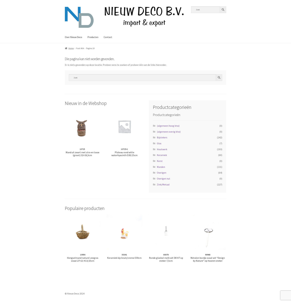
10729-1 (124, 152)
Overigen (161, 172)
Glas (159, 143)
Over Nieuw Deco (73, 37)
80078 (166, 257)
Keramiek (162, 155)
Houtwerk (162, 149)
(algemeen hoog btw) (168, 125)
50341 (124, 256)
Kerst (160, 160)
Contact (108, 37)
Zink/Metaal (163, 184)
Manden (161, 166)
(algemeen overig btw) (169, 131)
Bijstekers (162, 137)
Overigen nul (163, 178)
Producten (92, 37)
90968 (208, 257)
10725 (82, 152)
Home (71, 48)
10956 (82, 257)
